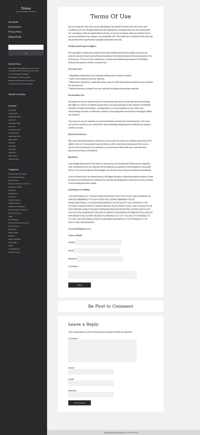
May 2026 (12, 110)
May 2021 (12, 149)
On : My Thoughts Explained (18, 74)
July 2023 (11, 120)
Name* (71, 367)
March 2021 (12, 156)
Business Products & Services (19, 184)
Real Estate (12, 229)
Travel (10, 246)
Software (11, 236)
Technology (12, 242)
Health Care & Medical (16, 206)
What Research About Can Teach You (21, 80)
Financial (11, 197)
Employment (13, 193)
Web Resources (14, 252)
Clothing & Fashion (15, 187)
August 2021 (13, 139)
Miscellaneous (13, 220)
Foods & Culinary (14, 200)
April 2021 (12, 153)
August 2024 (13, 113)
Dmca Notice (14, 26)
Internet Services (14, 213)
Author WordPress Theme (113, 432)
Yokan (26, 8)
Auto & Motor (13, 180)
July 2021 (11, 143)
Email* (71, 379)
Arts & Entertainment (16, 177)
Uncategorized (13, 249)
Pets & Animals (13, 226)
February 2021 (13, 159)
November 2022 (14, 123)
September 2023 (14, 117)
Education (12, 190)
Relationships (13, 233)
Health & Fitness (14, 203)
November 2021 (14, 130)
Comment (73, 338)
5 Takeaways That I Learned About (20, 84)
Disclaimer (13, 22)
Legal (10, 216)
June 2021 (12, 146)
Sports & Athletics (14, 239)
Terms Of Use (14, 36)
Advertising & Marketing (17, 174)
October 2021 (13, 133)
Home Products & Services (18, 210)
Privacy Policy (15, 31)
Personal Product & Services (18, 223)
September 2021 (14, 136)
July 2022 (11, 126)
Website (72, 390)
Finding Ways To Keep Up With (19, 77)
